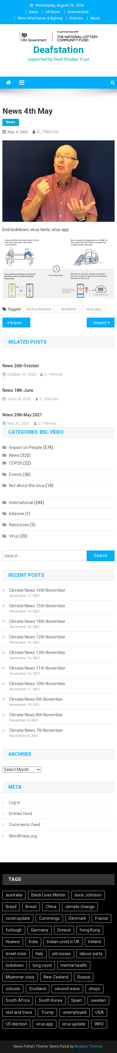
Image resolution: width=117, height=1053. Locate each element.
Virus (14, 536)
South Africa (18, 1000)
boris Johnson (88, 895)
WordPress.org (23, 836)
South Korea (50, 1000)
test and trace (19, 1012)
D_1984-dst (47, 131)
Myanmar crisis (20, 977)
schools (13, 988)
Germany (39, 930)
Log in (14, 802)
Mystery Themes (89, 1046)
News (33, 12)
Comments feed (24, 824)
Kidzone (76, 18)
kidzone (16, 513)
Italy (39, 953)
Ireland (94, 941)
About (95, 18)
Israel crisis (16, 953)
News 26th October (20, 365)
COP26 (15, 463)
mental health (74, 965)
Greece (64, 930)
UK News (53, 12)
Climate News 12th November (37, 637)
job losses (61, 953)
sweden (98, 1000)
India (33, 941)
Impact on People (25, 447)
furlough (14, 930)
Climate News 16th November (37, 590)
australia (14, 895)
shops (94, 988)
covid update (18, 918)
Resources (19, 524)
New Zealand (56, 977)
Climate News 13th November (37, 652)
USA (99, 1012)
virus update (74, 1024)
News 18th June (17, 390)
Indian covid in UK (63, 941)
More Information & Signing (40, 18)
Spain (76, 1000)
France (101, 918)
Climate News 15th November (37, 605)
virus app (94, 309)
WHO (99, 1024)
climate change (79, 906)
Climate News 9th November (36, 699)
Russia (83, 977)
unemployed (74, 1012)
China (51, 906)
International (78, 12)
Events (15, 474)
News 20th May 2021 (22, 414)
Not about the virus (27, 485)
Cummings (49, 918)
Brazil (11, 906)
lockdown (15, 965)
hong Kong (90, 930)
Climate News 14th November (37, 621)
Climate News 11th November (37, 668)
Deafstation (58, 49)
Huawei (13, 941)
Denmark (77, 918)
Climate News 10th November (37, 683)
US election (16, 1024)
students (68, 309)
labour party (91, 953)
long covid (42, 965)
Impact (100, 322)
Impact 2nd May (20, 322)
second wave (67, 988)
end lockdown (38, 309)
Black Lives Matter (48, 895)
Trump (47, 1012)
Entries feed (20, 813)
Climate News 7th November (36, 730)
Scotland (37, 988)
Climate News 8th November (36, 714)
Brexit (31, 906)
